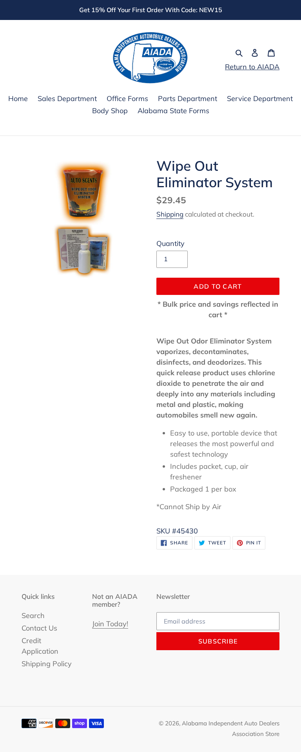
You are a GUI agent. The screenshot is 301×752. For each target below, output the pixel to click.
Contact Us (39, 628)
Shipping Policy (47, 663)
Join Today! (110, 623)
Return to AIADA (252, 66)
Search (33, 615)
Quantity (170, 243)
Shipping (169, 214)
